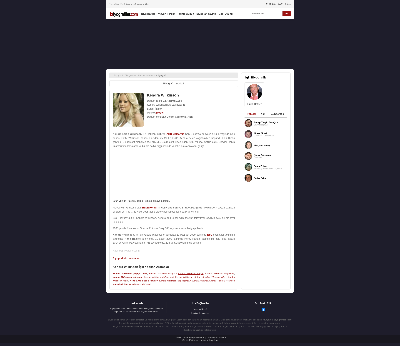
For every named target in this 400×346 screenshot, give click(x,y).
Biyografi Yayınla (206, 14)
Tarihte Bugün (185, 14)
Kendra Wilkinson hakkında (127, 277)
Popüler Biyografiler (200, 313)
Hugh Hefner (254, 104)
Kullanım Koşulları (209, 340)
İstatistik (179, 83)
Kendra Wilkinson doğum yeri (159, 277)
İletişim (288, 4)
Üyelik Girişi (271, 4)
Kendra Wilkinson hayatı (190, 273)
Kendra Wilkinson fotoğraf (188, 277)
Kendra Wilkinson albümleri (137, 284)
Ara (286, 13)
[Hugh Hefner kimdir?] (254, 92)
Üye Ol (280, 4)
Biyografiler (148, 14)
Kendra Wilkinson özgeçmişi (219, 273)
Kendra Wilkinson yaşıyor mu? (130, 273)
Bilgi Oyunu (226, 14)
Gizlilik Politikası (190, 340)
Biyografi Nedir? (200, 309)
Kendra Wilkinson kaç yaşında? (175, 280)
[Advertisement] (200, 44)
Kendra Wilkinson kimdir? (144, 280)
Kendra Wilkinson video (214, 277)
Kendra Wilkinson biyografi (163, 273)
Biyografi (168, 83)
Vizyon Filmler (166, 14)
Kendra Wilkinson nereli (204, 280)
